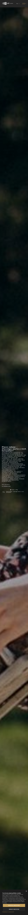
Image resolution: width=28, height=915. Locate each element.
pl (17, 3)
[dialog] (14, 902)
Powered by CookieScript (8, 912)
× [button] (26, 891)
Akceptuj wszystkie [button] (14, 905)
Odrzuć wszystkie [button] (14, 909)
